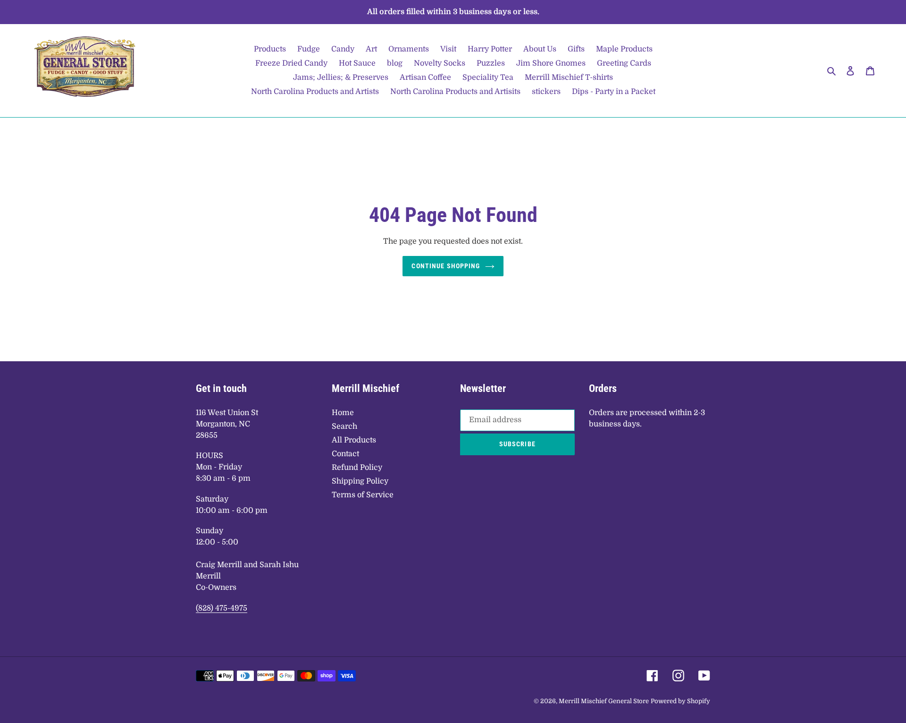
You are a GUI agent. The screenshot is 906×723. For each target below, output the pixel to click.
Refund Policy (357, 467)
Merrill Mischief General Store (604, 701)
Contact (345, 454)
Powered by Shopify (680, 701)
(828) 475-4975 (221, 608)
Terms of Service (363, 495)
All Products (354, 440)
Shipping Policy (360, 481)
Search (344, 426)
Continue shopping (445, 266)
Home (343, 412)
